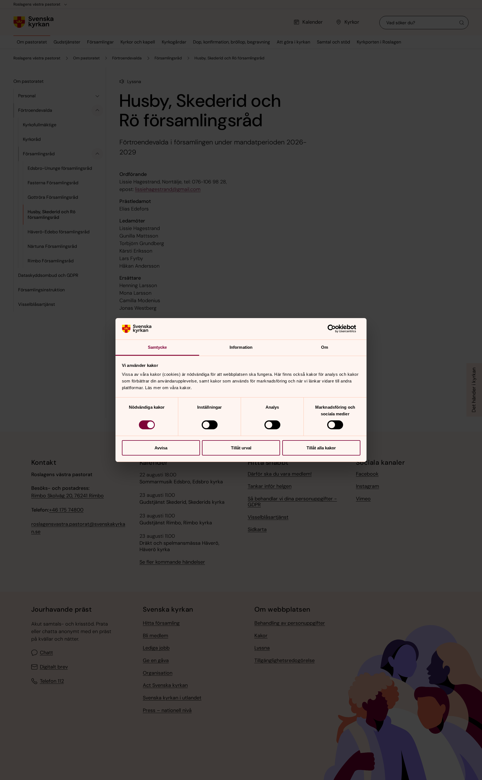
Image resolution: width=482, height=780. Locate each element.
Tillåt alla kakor (321, 447)
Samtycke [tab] (157, 347)
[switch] (210, 424)
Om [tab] (324, 347)
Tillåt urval (241, 447)
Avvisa (161, 447)
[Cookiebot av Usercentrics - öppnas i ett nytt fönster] (336, 328)
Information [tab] (241, 347)
